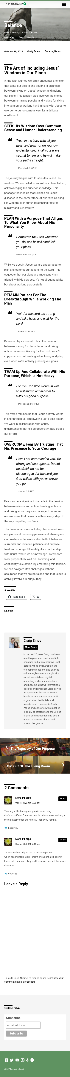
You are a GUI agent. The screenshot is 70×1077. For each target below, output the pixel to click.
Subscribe (13, 1017)
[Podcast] (27, 1060)
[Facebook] (6, 1060)
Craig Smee (33, 51)
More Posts (31, 647)
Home (6, 33)
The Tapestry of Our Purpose (32, 749)
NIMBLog (15, 33)
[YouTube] (17, 1060)
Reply (62, 798)
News (57, 51)
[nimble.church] (32, 1060)
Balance (34, 33)
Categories (9, 37)
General (25, 33)
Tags (21, 37)
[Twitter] (12, 1060)
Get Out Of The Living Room (28, 766)
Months (31, 37)
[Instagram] (23, 1060)
